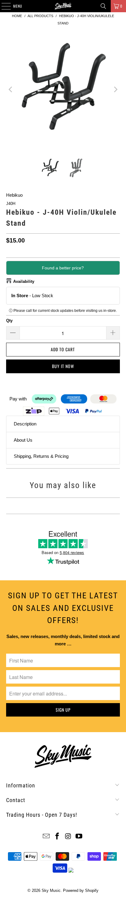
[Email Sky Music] (46, 836)
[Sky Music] (62, 6)
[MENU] (3, 6)
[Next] (115, 89)
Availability (23, 281)
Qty (9, 320)
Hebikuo (14, 195)
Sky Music (51, 890)
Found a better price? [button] (63, 267)
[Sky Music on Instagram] (68, 836)
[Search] (103, 6)
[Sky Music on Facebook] (57, 836)
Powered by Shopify (80, 890)
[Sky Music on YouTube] (79, 836)
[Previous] (11, 89)
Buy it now (63, 366)
